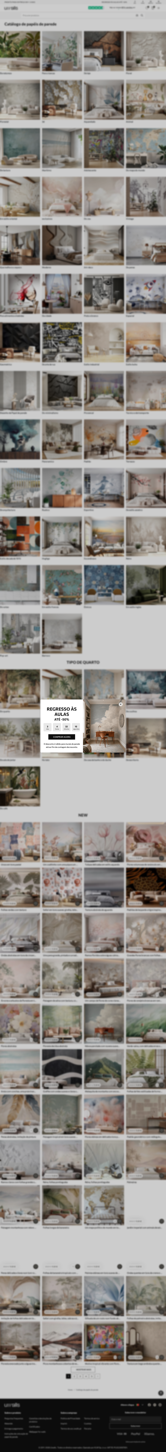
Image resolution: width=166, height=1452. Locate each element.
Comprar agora (61, 737)
